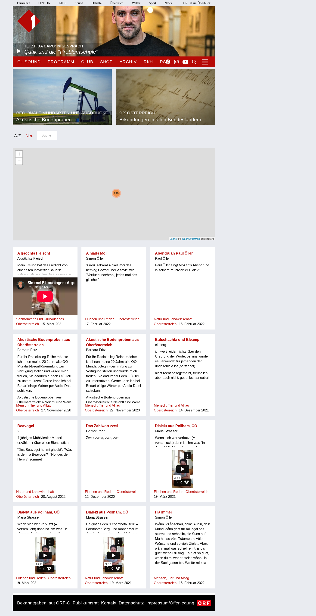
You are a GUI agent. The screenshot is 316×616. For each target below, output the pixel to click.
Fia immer (163, 512)
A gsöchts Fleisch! (33, 253)
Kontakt (108, 602)
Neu (29, 135)
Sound (79, 3)
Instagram (176, 62)
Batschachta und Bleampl (177, 340)
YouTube (185, 62)
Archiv (128, 61)
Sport (152, 3)
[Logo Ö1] (28, 21)
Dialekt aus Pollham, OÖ (176, 426)
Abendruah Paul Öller (174, 253)
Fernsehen (23, 3)
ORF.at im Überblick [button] (197, 3)
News (168, 3)
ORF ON (44, 3)
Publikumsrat (86, 602)
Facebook (168, 61)
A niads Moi (96, 253)
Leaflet (173, 238)
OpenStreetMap (191, 238)
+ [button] (19, 154)
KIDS (62, 3)
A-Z (17, 135)
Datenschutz (131, 602)
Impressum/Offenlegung (170, 602)
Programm (61, 61)
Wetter (136, 3)
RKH (148, 61)
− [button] (19, 161)
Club (87, 61)
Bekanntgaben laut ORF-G (43, 602)
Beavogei (25, 426)
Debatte (97, 3)
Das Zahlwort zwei (102, 426)
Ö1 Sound (29, 61)
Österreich (116, 3)
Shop (106, 61)
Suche (194, 62)
